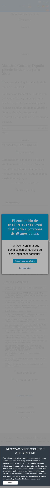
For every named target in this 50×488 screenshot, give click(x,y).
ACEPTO (10, 482)
